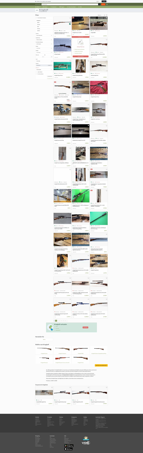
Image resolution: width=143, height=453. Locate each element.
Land (36, 59)
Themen (36, 442)
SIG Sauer (61, 419)
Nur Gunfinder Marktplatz (42, 17)
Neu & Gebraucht (39, 35)
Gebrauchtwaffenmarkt (39, 446)
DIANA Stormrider (50, 424)
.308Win (85, 418)
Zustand (37, 33)
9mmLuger (85, 424)
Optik (38, 26)
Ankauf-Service (52, 441)
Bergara (60, 424)
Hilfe (81, 6)
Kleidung (38, 28)
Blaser (60, 420)
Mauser (60, 418)
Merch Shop (52, 447)
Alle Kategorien (37, 438)
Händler (37, 50)
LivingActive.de (37, 420)
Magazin (62, 6)
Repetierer (73, 418)
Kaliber (37, 46)
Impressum (66, 441)
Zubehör (38, 30)
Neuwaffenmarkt (38, 444)
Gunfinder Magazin (53, 442)
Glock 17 (48, 420)
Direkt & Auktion (39, 39)
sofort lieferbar (40, 71)
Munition (38, 24)
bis (44, 54)
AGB (65, 437)
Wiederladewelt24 (38, 424)
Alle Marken (37, 437)
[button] (106, 4)
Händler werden (52, 438)
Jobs (50, 443)
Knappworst (37, 419)
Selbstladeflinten (74, 420)
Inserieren (103, 4)
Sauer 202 (49, 419)
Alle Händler (37, 440)
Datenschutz (66, 439)
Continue (104, 1)
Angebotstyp (38, 37)
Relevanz (99, 15)
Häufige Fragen (66, 442)
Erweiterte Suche (50, 78)
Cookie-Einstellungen (67, 440)
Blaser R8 (48, 418)
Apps (50, 444)
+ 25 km (49, 65)
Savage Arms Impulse (50, 425)
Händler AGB (66, 438)
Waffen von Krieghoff (42, 344)
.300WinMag (86, 420)
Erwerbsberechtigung (39, 42)
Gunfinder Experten (53, 440)
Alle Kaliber (37, 441)
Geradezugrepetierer (75, 424)
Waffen (38, 22)
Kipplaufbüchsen (74, 419)
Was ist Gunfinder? (72, 6)
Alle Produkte (37, 439)
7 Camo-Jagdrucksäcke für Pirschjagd (102, 427)
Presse (51, 446)
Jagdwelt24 (37, 418)
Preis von (37, 54)
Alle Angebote (39, 69)
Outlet (36, 443)
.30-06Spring (86, 419)
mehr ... (36, 425)
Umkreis (37, 63)
